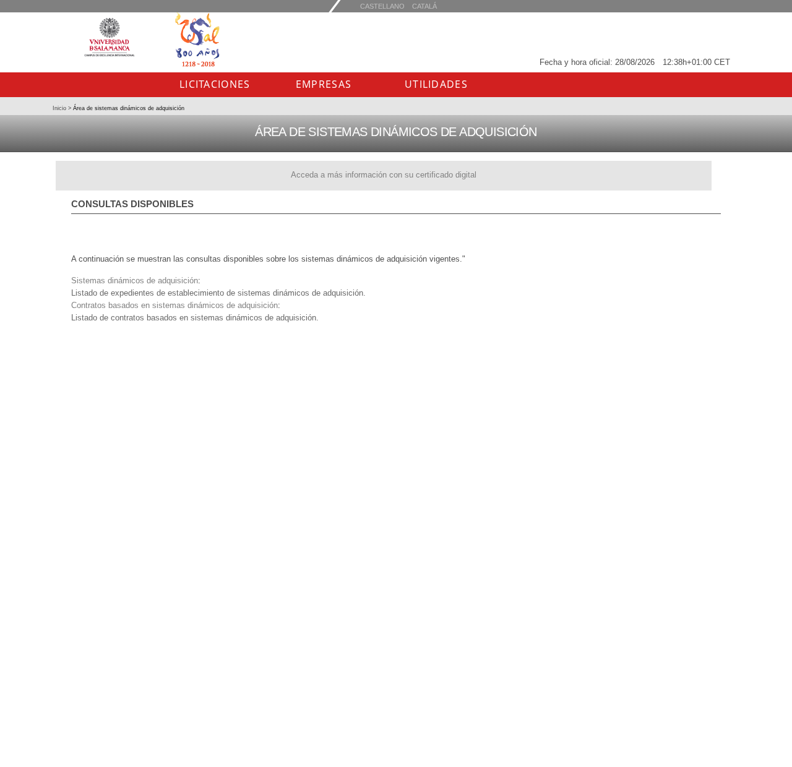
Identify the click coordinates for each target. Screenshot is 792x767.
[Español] (424, 6)
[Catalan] (382, 6)
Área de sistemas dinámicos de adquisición (127, 108)
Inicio (60, 108)
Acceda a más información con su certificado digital (383, 174)
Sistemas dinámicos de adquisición (134, 280)
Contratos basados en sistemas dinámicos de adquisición (174, 305)
